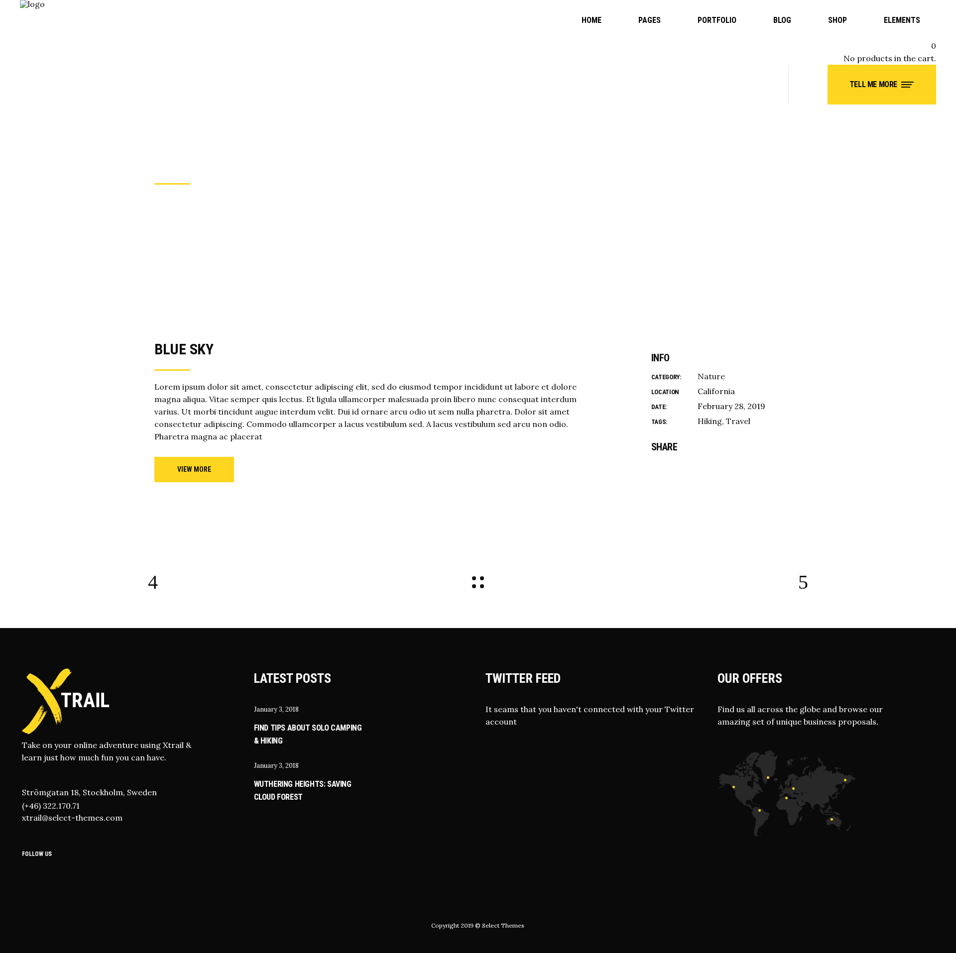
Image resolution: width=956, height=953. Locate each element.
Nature (711, 376)
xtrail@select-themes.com (72, 818)
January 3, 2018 (276, 709)
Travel (738, 421)
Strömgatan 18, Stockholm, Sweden (89, 792)
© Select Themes (499, 925)
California (716, 391)
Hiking (710, 421)
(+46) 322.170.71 (51, 806)
